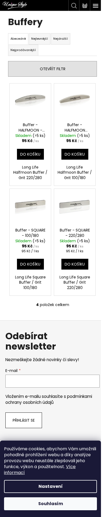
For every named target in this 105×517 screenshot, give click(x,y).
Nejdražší (60, 38)
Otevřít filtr (52, 69)
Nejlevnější (39, 38)
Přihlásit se (24, 420)
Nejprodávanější (23, 50)
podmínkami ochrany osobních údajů (48, 399)
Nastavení (50, 486)
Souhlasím (50, 504)
